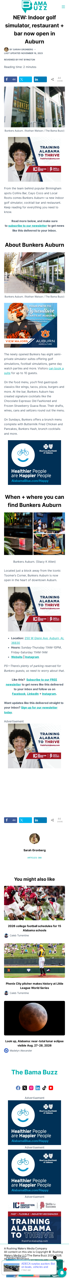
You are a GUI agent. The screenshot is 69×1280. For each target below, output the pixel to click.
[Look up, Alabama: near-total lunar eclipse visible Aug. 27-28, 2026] (34, 1018)
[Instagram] (31, 1088)
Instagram (32, 657)
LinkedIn (33, 694)
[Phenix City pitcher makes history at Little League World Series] (34, 960)
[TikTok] (44, 1088)
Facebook (18, 694)
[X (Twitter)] (24, 1088)
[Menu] (63, 6)
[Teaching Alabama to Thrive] (34, 159)
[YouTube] (51, 1088)
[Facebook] (18, 1088)
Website (17, 657)
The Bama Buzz (34, 1072)
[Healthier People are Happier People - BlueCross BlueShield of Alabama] (34, 462)
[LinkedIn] (38, 1088)
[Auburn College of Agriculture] (30, 325)
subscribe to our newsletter (27, 225)
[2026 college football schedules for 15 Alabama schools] (34, 903)
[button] (18, 533)
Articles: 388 (34, 857)
